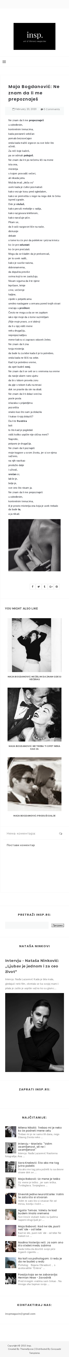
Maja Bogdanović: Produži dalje (34, 815)
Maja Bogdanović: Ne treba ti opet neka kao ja (34, 747)
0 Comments (52, 109)
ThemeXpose (27, 1349)
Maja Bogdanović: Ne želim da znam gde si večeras (34, 678)
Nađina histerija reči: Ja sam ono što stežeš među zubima (40, 1244)
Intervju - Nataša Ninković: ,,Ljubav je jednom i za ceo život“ (32, 966)
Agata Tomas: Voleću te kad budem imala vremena (37, 1212)
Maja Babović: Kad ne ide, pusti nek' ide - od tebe (39, 1228)
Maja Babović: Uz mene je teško (39, 1179)
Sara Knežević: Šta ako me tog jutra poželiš (38, 1164)
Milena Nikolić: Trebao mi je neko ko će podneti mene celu (40, 1129)
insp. (29, 1345)
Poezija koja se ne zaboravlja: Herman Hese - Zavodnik (38, 1276)
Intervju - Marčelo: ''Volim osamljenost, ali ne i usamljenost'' (35, 1147)
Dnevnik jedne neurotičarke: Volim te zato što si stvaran (41, 1195)
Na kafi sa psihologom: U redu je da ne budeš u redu (40, 1260)
